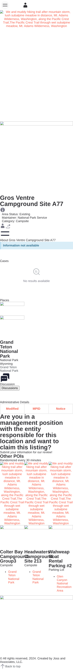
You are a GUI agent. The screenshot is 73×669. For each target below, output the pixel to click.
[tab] (9, 388)
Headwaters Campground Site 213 (38, 556)
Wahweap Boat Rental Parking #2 (60, 558)
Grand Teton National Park (9, 349)
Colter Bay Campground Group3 (14, 556)
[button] (5, 5)
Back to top (12, 666)
